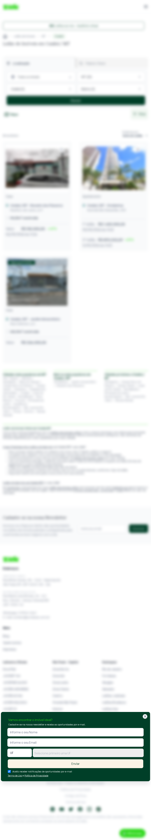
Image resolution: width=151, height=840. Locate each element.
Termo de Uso (15, 775)
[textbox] (88, 753)
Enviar (75, 764)
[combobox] (88, 753)
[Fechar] (145, 716)
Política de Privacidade (36, 775)
